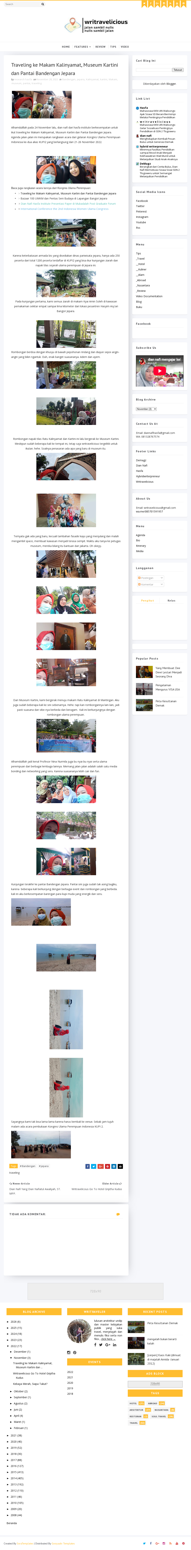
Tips (113, 46)
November (20, 1358)
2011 (14, 1496)
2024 (14, 1333)
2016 (14, 1466)
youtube (141, 222)
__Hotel (140, 264)
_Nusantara (143, 285)
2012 (14, 1490)
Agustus (19, 1403)
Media (139, 551)
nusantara (161, 1409)
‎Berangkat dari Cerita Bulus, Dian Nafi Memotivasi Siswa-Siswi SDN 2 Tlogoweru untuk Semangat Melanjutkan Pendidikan (160, 171)
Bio (138, 540)
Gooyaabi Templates (63, 1543)
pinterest (141, 211)
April (17, 1415)
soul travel (159, 1416)
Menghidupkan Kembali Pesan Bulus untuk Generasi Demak (157, 140)
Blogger (171, 83)
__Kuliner (141, 269)
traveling (37, 83)
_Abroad (141, 280)
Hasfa (144, 107)
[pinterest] (183, 4)
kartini (103, 79)
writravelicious (145, 481)
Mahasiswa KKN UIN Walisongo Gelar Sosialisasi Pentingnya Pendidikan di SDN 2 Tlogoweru (158, 128)
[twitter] (144, 4)
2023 (14, 1340)
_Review (141, 291)
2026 (14, 1321)
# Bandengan (27, 1166)
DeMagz (145, 163)
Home (66, 46)
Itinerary (141, 545)
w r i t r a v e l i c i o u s (155, 121)
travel (134, 1423)
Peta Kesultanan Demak (162, 1323)
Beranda (12, 1523)
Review (101, 46)
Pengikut (147, 600)
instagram (142, 217)
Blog (139, 301)
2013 (14, 1484)
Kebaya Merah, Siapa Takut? (30, 1384)
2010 (14, 1503)
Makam (113, 79)
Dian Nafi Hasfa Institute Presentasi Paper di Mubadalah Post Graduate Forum (68, 203)
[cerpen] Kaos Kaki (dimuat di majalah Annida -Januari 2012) (164, 1359)
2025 (14, 1328)
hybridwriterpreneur (148, 476)
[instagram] (164, 4)
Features (81, 46)
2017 (14, 1460)
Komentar (146, 584)
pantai (26, 83)
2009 (14, 1509)
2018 (14, 1454)
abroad (152, 1403)
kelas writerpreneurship (172, 601)
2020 (14, 1441)
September (21, 1397)
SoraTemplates (25, 1543)
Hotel (133, 1403)
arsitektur (136, 1409)
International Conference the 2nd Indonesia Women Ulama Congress (65, 209)
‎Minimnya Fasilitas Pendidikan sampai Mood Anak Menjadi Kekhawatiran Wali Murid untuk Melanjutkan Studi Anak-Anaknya (159, 154)
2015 (14, 1472)
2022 (14, 1346)
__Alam (140, 275)
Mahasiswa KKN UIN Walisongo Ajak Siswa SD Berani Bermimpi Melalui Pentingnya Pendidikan (158, 114)
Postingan (146, 578)
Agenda (140, 535)
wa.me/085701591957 (149, 511)
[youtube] (177, 4)
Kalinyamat (92, 79)
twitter (140, 206)
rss (138, 227)
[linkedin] (114, 1345)
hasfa (139, 471)
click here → (108, 1339)
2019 (14, 1447)
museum (16, 83)
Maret (18, 1422)
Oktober (19, 1391)
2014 (14, 1478)
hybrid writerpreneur (154, 146)
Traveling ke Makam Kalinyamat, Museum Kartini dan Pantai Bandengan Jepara (68, 193)
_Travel (140, 258)
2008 (14, 1515)
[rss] (170, 4)
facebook (142, 201)
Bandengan (69, 79)
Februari (19, 1428)
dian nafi (146, 135)
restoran (135, 1416)
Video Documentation (149, 296)
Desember (20, 1351)
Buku (139, 307)
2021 (14, 1435)
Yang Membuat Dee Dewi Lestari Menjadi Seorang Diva (169, 672)
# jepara (43, 1166)
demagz (141, 460)
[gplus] (157, 4)
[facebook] (151, 4)
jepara (80, 79)
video (125, 46)
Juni (16, 1409)
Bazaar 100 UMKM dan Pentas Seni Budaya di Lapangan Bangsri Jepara (64, 198)
